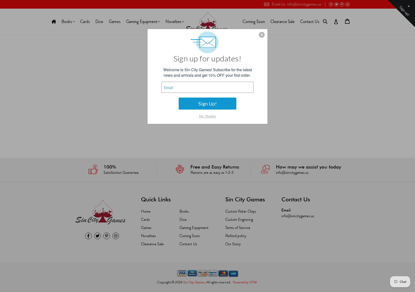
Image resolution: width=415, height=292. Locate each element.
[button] (262, 35)
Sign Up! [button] (207, 103)
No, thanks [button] (207, 116)
